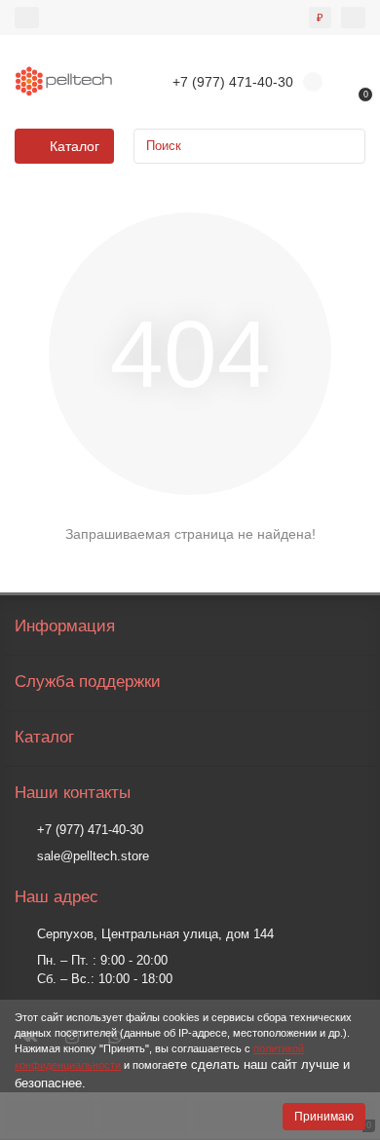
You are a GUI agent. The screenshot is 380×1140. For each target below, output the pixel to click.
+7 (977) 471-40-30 (90, 829)
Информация (65, 626)
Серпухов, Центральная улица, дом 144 (155, 934)
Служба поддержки (88, 681)
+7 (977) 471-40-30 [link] (232, 82)
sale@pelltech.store (93, 856)
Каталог (44, 737)
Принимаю (324, 1116)
